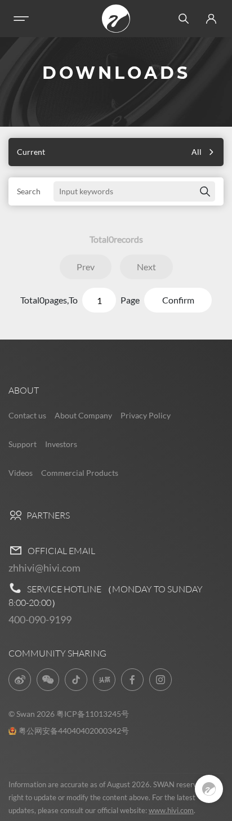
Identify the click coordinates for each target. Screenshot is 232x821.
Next (146, 266)
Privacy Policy (146, 415)
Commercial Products (79, 473)
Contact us (27, 415)
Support (22, 444)
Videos (20, 473)
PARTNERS (47, 515)
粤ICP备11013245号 (92, 714)
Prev (86, 266)
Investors (61, 444)
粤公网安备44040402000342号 (74, 730)
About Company (83, 415)
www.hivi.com (171, 810)
